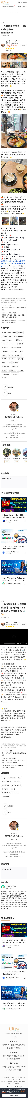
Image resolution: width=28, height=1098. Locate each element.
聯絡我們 (17, 1083)
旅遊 (15, 315)
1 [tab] (10, 12)
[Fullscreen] (23, 643)
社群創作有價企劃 (8, 6)
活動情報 (15, 317)
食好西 (4, 370)
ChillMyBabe (6, 793)
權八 (19, 778)
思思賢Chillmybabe (9, 332)
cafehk (4, 344)
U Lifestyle (7, 1077)
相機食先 (5, 348)
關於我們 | (4, 1081)
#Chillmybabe (7, 263)
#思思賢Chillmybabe (9, 261)
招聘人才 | (11, 1083)
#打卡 (13, 1067)
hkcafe (12, 344)
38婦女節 (15, 366)
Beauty (22, 1077)
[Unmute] (21, 643)
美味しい (12, 370)
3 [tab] (15, 12)
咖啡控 (4, 378)
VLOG (8, 1045)
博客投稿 (17, 1048)
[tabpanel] (14, 10)
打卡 (11, 315)
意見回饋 (10, 1048)
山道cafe (19, 340)
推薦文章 (14, 1045)
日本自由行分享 (11, 886)
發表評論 (6, 478)
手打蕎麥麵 (5, 785)
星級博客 (21, 1045)
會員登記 (24, 2)
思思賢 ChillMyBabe (13, 41)
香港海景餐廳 (6, 781)
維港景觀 (5, 789)
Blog (14, 1079)
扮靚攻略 (8, 317)
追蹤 (23, 45)
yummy (20, 370)
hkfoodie (5, 351)
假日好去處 (5, 366)
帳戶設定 (13, 1056)
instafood (5, 374)
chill (3, 363)
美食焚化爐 (16, 458)
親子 (23, 315)
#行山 (9, 1067)
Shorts (16, 793)
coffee (4, 355)
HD (26, 643)
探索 (4, 1045)
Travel (13, 1077)
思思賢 (20, 332)
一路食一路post (16, 348)
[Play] (2, 643)
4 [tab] (17, 12)
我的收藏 (21, 1056)
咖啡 (21, 351)
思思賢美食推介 (19, 336)
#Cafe (23, 1067)
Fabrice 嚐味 (7, 458)
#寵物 (4, 1067)
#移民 (19, 1070)
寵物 (3, 317)
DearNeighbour (7, 340)
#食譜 (18, 1067)
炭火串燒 (17, 781)
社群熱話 (20, 6)
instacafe (15, 374)
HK (18, 1077)
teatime (12, 359)
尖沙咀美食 (11, 778)
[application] (14, 637)
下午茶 (4, 359)
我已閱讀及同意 (14, 1095)
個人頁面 (6, 1056)
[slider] (9, 643)
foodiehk (14, 351)
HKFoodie (5, 797)
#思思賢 (21, 261)
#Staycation (11, 1070)
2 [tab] (13, 12)
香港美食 (20, 344)
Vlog (3, 778)
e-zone (18, 1079)
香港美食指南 (16, 785)
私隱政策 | (23, 1081)
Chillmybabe (6, 336)
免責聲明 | (11, 1081)
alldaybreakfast (15, 355)
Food (9, 1079)
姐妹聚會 (20, 359)
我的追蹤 (10, 1059)
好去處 (15, 363)
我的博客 (17, 1059)
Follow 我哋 (12, 322)
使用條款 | (17, 1081)
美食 (2, 23)
